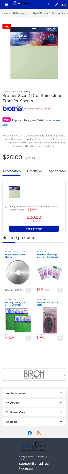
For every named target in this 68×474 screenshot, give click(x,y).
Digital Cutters (40, 13)
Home (5, 13)
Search (50, 4)
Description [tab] (34, 171)
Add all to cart (34, 228)
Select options (29, 290)
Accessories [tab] (11, 171)
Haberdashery (21, 13)
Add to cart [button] (60, 338)
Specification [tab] (58, 171)
